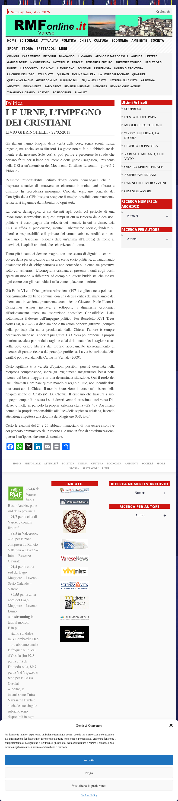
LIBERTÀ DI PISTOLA (141, 145)
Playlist (81, 92)
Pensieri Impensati (77, 86)
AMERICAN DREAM (140, 174)
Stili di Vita (46, 74)
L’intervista (102, 68)
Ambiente (139, 40)
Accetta (89, 760)
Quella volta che (20, 80)
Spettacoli (46, 49)
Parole (77, 62)
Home (11, 40)
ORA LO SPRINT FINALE (143, 166)
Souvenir (84, 68)
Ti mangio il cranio (21, 92)
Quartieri (139, 74)
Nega (89, 772)
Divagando (67, 56)
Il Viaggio (85, 56)
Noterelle (61, 62)
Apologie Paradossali (111, 56)
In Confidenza (40, 62)
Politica (69, 40)
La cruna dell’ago (21, 74)
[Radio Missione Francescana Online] (89, 25)
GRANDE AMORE (138, 191)
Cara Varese (31, 56)
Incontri (49, 56)
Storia (27, 49)
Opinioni (13, 56)
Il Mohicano (65, 68)
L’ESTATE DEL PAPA (140, 116)
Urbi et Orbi (153, 62)
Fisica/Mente (32, 86)
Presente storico (129, 62)
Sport (12, 49)
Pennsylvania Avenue (125, 86)
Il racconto (29, 68)
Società (157, 40)
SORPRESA (132, 108)
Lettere (151, 56)
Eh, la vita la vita (94, 80)
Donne (11, 68)
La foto (44, 92)
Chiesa (85, 40)
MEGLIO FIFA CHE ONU (143, 125)
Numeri (147, 215)
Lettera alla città (124, 80)
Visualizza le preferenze (89, 785)
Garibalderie (17, 62)
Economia (119, 40)
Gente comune (46, 80)
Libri (63, 49)
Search (164, 11)
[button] (171, 725)
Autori (147, 238)
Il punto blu (69, 80)
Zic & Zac (47, 68)
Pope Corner (62, 92)
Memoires (100, 86)
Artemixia (148, 80)
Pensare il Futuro (99, 62)
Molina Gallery (83, 74)
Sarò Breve (52, 86)
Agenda (136, 56)
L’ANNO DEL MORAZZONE (145, 182)
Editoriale (29, 40)
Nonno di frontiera (128, 68)
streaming (22, 616)
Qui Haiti (63, 74)
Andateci (13, 86)
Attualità (49, 40)
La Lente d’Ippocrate (114, 74)
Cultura (101, 40)
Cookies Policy (89, 795)
